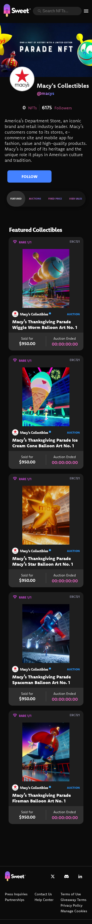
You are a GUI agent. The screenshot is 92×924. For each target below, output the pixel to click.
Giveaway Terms (73, 900)
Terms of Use (71, 894)
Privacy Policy (71, 905)
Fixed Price (55, 198)
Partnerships (14, 900)
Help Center (44, 900)
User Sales (75, 198)
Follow (30, 176)
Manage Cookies (74, 911)
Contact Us (43, 894)
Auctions (35, 198)
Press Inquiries (16, 894)
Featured (16, 198)
